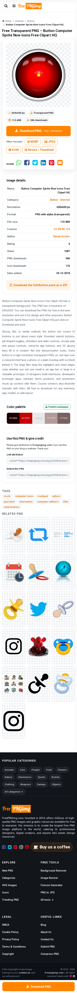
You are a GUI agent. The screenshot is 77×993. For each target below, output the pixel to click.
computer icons (24, 496)
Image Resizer (49, 878)
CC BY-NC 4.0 (62, 229)
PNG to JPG (48, 892)
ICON (15, 149)
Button (54, 199)
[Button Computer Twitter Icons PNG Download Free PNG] (38, 534)
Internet (65, 199)
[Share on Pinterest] (51, 164)
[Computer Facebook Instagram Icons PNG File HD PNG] (13, 720)
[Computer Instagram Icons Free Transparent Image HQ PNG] (13, 646)
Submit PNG (48, 946)
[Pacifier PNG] (13, 534)
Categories (8, 878)
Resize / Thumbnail (40, 149)
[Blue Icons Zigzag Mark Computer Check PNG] (63, 571)
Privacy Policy (10, 939)
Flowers (62, 770)
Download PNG (41, 131)
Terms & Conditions (14, 946)
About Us (46, 932)
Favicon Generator (52, 885)
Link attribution (15, 454)
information (26, 501)
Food (49, 770)
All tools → (47, 900)
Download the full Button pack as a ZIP (40, 285)
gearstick (9, 501)
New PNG (7, 870)
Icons (5, 892)
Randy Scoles (61, 236)
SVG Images (9, 885)
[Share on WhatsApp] (18, 164)
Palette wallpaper (58, 406)
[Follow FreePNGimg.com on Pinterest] (15, 847)
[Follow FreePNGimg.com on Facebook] (4, 847)
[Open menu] (14, 6)
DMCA (5, 925)
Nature (8, 777)
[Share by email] (60, 164)
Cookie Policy (10, 932)
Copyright (8, 954)
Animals (9, 770)
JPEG (51, 141)
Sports (41, 777)
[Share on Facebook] (26, 164)
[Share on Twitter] (35, 164)
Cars (22, 770)
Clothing (9, 784)
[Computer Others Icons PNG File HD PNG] (38, 609)
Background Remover (54, 870)
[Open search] (6, 6)
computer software (48, 501)
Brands (55, 777)
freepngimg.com (54, 972)
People (36, 770)
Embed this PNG (15, 468)
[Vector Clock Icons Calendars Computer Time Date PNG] (13, 571)
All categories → (14, 791)
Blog (43, 925)
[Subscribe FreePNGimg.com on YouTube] (27, 847)
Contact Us (47, 939)
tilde (65, 501)
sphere (56, 496)
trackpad (43, 496)
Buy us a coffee (55, 847)
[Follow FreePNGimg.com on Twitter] (10, 847)
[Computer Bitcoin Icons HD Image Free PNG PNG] (13, 683)
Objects (56, 784)
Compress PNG (50, 954)
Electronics (24, 777)
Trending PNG (10, 900)
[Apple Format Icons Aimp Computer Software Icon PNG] (38, 646)
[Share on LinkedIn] (43, 164)
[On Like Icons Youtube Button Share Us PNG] (63, 534)
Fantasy (41, 784)
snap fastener (12, 507)
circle (7, 496)
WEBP (34, 141)
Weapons (25, 784)
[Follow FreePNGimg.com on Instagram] (21, 847)
